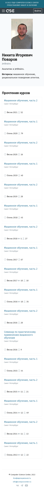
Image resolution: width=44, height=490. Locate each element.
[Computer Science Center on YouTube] (26, 485)
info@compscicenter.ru (22, 482)
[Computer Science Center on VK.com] (17, 485)
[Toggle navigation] (3, 11)
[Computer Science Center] (10, 10)
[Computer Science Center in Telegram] (22, 485)
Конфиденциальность (22, 478)
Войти (37, 10)
